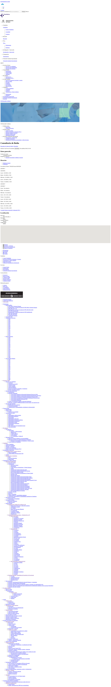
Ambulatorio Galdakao (15, 512)
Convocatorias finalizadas (16, 400)
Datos (9, 457)
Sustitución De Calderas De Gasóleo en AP (17, 504)
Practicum (10, 647)
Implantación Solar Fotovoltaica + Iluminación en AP (19, 515)
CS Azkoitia (15, 535)
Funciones (10, 493)
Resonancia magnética (10, 604)
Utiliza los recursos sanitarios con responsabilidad (18, 438)
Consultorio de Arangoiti (18, 518)
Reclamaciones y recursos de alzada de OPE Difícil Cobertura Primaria (22, 307)
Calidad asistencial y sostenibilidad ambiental (17, 495)
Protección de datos (7, 261)
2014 (9, 333)
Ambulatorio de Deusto (18, 524)
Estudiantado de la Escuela (16, 657)
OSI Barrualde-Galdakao (6, 101)
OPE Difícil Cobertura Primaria (14, 306)
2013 (9, 334)
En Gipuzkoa (8, 85)
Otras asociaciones (12, 426)
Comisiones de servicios (10, 317)
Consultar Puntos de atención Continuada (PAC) (10, 210)
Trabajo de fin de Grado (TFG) (14, 648)
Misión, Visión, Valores (15, 632)
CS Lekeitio (13, 508)
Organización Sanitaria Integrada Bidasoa (19, 484)
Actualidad (8, 31)
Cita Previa (10, 382)
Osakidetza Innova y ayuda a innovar (13, 451)
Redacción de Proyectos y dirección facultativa (20, 505)
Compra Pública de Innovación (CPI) (15, 453)
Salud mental (10, 424)
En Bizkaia (8, 83)
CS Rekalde (15, 569)
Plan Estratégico (14, 635)
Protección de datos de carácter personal (14, 615)
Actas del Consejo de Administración (15, 607)
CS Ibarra (15, 542)
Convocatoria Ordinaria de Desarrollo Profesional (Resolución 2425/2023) (26, 395)
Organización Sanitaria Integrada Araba (19, 469)
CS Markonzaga (16, 568)
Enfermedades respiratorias (13, 423)
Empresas (8, 47)
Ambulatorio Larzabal (15, 506)
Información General (10, 621)
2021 (9, 324)
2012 (9, 335)
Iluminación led (14, 528)
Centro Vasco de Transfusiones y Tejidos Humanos (21, 467)
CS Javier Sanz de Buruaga (18, 545)
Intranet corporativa (7, 279)
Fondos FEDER (9, 503)
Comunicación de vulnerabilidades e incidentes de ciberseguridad (21, 407)
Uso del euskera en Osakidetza (14, 442)
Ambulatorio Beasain (17, 523)
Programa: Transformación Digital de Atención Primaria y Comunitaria (22, 582)
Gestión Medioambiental (16, 633)
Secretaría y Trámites (10, 670)
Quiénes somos (14, 592)
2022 (9, 323)
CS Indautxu (15, 544)
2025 (9, 320)
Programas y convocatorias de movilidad (21, 658)
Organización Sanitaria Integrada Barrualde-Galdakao (22, 477)
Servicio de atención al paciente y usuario (14, 80)
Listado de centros (9, 130)
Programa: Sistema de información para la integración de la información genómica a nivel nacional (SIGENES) (30, 585)
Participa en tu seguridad (13, 411)
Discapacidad (11, 417)
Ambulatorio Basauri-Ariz (18, 520)
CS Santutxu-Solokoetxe (18, 556)
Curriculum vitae (9, 316)
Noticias (6, 244)
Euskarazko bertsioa (7, 299)
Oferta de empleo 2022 (13, 612)
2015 (9, 331)
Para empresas (6, 269)
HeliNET (13, 598)
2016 (9, 330)
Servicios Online (6, 380)
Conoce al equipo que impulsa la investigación (17, 664)
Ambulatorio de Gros (15, 577)
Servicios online (6, 278)
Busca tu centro (9, 81)
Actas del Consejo (12, 462)
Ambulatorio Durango (17, 525)
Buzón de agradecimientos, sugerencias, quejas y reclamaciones (18, 669)
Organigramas (11, 464)
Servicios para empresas (10, 68)
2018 (9, 328)
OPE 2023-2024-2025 (12, 313)
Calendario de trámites (12, 672)
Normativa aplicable (12, 491)
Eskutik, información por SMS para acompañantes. (18, 685)
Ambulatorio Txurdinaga (18, 571)
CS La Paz (15, 564)
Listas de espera (11, 502)
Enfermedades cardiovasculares (14, 415)
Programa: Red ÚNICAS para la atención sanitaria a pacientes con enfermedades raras (25, 584)
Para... (4, 43)
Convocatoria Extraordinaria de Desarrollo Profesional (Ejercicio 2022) (25, 397)
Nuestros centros (11, 603)
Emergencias (13, 466)
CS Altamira (15, 532)
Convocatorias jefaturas (10, 358)
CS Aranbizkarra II (17, 534)
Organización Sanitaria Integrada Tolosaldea (20, 489)
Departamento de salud (5, 1)
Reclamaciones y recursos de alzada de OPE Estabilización (20, 312)
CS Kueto (15, 563)
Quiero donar (11, 430)
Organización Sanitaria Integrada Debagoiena (20, 483)
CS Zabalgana (16, 560)
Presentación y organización (11, 137)
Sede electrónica (6, 288)
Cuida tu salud (8, 73)
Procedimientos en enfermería (14, 679)
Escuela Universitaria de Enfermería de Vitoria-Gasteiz (22, 473)
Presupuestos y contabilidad (13, 498)
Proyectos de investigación (9, 247)
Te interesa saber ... (15, 596)
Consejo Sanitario (11, 386)
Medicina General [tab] (6, 163)
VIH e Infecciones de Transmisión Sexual (16, 425)
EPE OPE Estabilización (13, 311)
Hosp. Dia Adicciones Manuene (17, 509)
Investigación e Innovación (8, 96)
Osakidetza (5, 27)
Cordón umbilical (14, 433)
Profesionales (8, 45)
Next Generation (9, 581)
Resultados (13, 637)
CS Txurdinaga (16, 559)
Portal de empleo (9, 610)
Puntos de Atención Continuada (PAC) (13, 131)
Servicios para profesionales (11, 67)
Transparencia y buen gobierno (12, 605)
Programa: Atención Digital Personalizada (16, 583)
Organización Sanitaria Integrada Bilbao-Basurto (21, 479)
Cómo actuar (13, 597)
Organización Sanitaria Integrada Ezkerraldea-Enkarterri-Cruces (24, 480)
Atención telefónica (12, 387)
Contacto (2, 10)
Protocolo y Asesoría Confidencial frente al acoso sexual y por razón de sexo (23, 402)
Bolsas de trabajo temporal (13, 613)
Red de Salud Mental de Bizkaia (17, 482)
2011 (9, 355)
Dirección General (14, 465)
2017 (9, 329)
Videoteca (8, 74)
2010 (9, 356)
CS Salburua (15, 553)
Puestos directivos (9, 336)
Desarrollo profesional (12, 393)
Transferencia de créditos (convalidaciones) (19, 654)
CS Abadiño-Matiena (17, 549)
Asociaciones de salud (10, 413)
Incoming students (14, 661)
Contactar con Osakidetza (11, 447)
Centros (7, 454)
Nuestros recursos (17, 594)
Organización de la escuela (16, 627)
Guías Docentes (11, 645)
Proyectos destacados (12, 458)
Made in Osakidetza (8, 248)
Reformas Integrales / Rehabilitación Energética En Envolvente (21, 575)
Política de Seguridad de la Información (11, 262)
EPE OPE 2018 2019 (12, 314)
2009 (9, 357)
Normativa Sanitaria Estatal (11, 617)
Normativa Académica (12, 650)
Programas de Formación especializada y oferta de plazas (17, 140)
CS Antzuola (16, 530)
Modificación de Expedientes (14, 404)
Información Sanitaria (10, 499)
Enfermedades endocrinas (13, 418)
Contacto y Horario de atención (14, 640)
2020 (9, 326)
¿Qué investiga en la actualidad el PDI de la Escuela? (19, 663)
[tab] (56, 163)
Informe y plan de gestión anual (17, 634)
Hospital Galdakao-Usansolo (11, 133)
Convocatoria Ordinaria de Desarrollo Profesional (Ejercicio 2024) (24, 394)
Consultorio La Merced (18, 546)
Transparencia (6, 56)
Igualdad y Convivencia (13, 639)
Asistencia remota (6, 280)
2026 (9, 319)
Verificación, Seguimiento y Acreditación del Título (21, 644)
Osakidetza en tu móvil (13, 384)
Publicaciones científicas (13, 665)
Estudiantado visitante (15, 659)
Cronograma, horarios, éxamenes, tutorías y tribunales (19, 649)
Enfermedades (8, 72)
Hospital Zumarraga (15, 578)
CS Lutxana (15, 567)
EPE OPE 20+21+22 (12, 308)
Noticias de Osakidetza (10, 445)
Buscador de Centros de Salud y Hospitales (9, 146)
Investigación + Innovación (8, 52)
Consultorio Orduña (15, 511)
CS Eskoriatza (16, 539)
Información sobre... (10, 437)
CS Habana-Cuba (17, 541)
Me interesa (5, 428)
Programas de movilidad (13, 656)
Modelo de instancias (12, 673)
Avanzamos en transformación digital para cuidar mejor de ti (18, 681)
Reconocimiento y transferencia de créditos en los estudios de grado (22, 651)
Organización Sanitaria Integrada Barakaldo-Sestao (21, 476)
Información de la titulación (13, 643)
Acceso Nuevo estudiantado (11, 641)
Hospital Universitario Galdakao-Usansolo (14, 157)
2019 (9, 327)
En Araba (8, 82)
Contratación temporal (12, 315)
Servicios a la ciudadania (11, 66)
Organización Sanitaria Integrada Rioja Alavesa (20, 470)
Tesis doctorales (11, 668)
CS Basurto (15, 521)
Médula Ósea (13, 432)
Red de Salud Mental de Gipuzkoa (18, 490)
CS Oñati (15, 552)
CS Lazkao (15, 548)
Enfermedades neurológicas (13, 421)
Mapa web (5, 286)
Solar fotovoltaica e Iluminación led (18, 561)
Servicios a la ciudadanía (11, 381)
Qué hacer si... (8, 76)
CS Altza (12, 576)
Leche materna (14, 435)
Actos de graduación (12, 678)
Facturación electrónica (13, 406)
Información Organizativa (11, 619)
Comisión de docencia (10, 138)
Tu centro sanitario (7, 588)
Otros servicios (9, 86)
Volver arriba (5, 301)
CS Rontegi (15, 570)
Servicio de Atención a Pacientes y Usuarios (12, 259)
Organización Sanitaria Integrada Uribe (19, 481)
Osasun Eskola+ (11, 684)
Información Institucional (11, 461)
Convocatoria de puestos (13, 611)
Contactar (8, 34)
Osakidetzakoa (11, 392)
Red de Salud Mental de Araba (17, 472)
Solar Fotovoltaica (14, 516)
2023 (9, 322)
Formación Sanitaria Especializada (10, 60)
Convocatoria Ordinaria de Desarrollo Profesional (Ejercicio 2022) (24, 396)
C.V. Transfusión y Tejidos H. (17, 436)
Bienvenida (8, 127)
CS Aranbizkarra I (17, 533)
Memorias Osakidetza (12, 501)
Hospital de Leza (14, 579)
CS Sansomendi (16, 554)
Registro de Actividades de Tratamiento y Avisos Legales (22, 440)
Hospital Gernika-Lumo (10, 134)
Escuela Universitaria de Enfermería (10, 620)
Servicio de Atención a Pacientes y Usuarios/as (17, 388)
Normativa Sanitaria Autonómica (12, 618)
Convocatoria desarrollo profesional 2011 (19, 399)
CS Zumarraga (16, 527)
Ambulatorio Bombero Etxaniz (19, 537)
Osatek (12, 468)
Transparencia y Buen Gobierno (12, 91)
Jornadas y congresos (8, 245)
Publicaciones (11, 459)
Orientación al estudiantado (13, 655)
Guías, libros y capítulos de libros (15, 666)
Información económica (10, 497)
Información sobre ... (10, 78)
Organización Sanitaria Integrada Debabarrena (20, 486)
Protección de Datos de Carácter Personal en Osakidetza (19, 439)
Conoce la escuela (12, 623)
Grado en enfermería (10, 642)
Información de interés (10, 135)
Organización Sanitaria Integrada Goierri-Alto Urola (21, 488)
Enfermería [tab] (5, 164)
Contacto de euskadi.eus (8, 300)
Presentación (8, 71)
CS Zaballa (15, 572)
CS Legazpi (15, 566)
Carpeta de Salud (6, 277)
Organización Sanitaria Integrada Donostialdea (20, 487)
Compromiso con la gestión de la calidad (19, 630)
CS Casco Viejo (16, 538)
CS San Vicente (16, 555)
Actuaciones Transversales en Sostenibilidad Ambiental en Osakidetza (22, 496)
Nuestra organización (17, 593)
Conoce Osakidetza (10, 29)
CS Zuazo (15, 574)
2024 (9, 321)
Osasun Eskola (6, 267)
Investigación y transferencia (11, 662)
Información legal (6, 289)
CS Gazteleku (16, 540)
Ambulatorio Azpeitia (17, 519)
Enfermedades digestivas (13, 416)
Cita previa (5, 275)
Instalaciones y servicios (13, 628)
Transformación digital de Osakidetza (10, 680)
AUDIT (12, 636)
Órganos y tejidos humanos (16, 431)
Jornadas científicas (12, 677)
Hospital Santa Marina (15, 475)
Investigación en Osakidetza (11, 455)
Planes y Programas (12, 494)
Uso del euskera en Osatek (11, 614)
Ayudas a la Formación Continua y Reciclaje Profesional (19, 401)
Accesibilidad (6, 287)
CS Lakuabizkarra (17, 547)
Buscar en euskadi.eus (5, 11)
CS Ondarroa (16, 550)
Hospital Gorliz (14, 474)
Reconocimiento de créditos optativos (18, 652)
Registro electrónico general (14, 389)
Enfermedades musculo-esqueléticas (15, 419)
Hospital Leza (13, 513)
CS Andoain (15, 517)
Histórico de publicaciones (11, 683)
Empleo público (9, 305)
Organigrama (13, 626)
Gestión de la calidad (12, 629)
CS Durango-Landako (17, 562)
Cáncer (9, 414)
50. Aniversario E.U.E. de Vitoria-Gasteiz (16, 676)
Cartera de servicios (10, 128)
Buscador (5, 38)
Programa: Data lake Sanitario (14, 586)
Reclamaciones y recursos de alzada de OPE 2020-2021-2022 (20, 309)
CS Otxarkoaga (14, 510)
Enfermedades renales (12, 422)
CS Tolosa (15, 557)
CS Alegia (15, 531)
